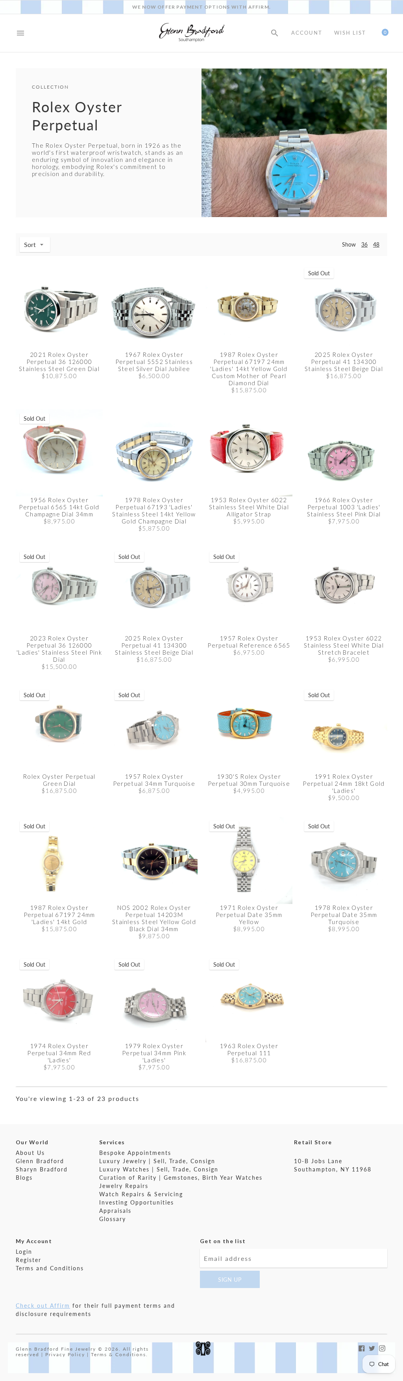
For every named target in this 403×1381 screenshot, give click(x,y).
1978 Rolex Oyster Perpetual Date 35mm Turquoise (344, 914)
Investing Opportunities (136, 1202)
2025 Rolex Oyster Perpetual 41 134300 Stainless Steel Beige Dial (344, 361)
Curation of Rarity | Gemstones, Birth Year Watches (181, 1177)
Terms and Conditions (50, 1268)
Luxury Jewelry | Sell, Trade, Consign (157, 1161)
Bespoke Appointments (135, 1152)
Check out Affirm (43, 1305)
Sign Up (230, 1279)
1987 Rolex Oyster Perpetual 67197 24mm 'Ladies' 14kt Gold (59, 914)
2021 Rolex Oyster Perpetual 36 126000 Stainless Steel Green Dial (59, 361)
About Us (30, 1152)
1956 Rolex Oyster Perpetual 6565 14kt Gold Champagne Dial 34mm (59, 507)
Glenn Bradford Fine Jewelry (56, 1349)
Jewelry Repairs (123, 1185)
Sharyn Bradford (42, 1169)
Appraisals (115, 1210)
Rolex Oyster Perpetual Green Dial (59, 780)
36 (364, 244)
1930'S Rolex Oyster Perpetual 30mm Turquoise (249, 780)
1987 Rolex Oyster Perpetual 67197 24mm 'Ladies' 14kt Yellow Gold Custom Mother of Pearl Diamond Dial (249, 368)
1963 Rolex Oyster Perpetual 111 (249, 1049)
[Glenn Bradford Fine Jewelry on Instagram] (382, 1347)
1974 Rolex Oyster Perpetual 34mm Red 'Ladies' (59, 1053)
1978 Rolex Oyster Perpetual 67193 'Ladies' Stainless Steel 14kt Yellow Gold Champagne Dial (154, 510)
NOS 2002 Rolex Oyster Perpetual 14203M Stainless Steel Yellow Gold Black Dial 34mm (154, 918)
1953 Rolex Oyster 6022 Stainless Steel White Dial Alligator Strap (249, 507)
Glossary (112, 1219)
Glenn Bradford (40, 1161)
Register (28, 1260)
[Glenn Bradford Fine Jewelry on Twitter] (372, 1347)
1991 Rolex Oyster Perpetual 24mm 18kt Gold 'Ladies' (344, 783)
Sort (30, 244)
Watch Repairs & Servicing (141, 1194)
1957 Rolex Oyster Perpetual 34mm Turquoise (154, 780)
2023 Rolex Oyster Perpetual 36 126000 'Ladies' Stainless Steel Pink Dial (59, 649)
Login (24, 1251)
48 (376, 244)
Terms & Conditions (118, 1354)
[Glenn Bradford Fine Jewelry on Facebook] (362, 1347)
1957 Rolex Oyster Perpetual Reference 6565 (248, 642)
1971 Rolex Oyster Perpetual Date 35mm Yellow (249, 914)
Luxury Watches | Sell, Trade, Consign (158, 1169)
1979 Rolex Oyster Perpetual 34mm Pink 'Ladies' (154, 1053)
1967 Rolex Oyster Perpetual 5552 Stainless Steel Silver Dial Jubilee (154, 361)
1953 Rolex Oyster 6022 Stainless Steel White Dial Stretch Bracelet (344, 645)
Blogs (24, 1177)
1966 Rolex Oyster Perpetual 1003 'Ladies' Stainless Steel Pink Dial (344, 507)
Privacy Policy (65, 1354)
